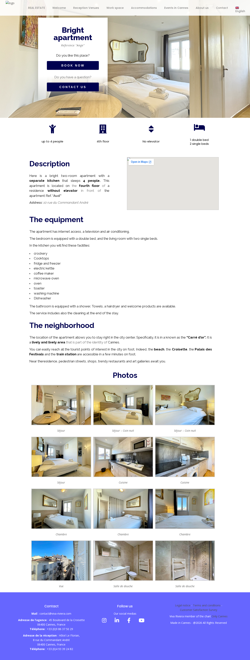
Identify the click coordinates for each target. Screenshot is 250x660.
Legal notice (182, 605)
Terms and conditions (207, 605)
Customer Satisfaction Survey (198, 610)
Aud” (57, 196)
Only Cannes (220, 616)
